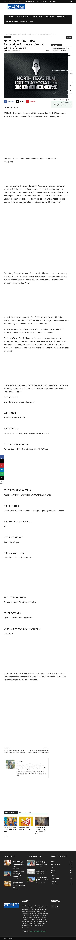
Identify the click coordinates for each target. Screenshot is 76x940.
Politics (46, 16)
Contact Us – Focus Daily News (40, 1)
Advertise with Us (27, 1)
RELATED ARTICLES (10, 813)
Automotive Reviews (12, 21)
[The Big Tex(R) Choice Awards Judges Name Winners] (10, 821)
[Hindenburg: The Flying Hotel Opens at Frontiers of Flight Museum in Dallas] (7, 873)
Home (5, 34)
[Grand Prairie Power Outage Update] (31, 871)
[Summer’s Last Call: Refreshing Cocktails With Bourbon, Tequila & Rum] (7, 863)
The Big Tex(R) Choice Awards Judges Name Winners (10, 829)
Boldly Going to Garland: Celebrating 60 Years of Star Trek (62, 72)
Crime (40, 16)
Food (31, 21)
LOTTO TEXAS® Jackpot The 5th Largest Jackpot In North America (14, 751)
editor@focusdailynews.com (37, 931)
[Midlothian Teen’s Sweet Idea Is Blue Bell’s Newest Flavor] (31, 863)
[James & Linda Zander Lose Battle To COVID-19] (31, 879)
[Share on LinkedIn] (2, 470)
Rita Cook (7, 50)
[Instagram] (71, 1)
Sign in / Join (7, 1)
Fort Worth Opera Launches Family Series (60, 61)
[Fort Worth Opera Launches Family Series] (26, 821)
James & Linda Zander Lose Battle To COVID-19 (42, 879)
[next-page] (8, 837)
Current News (10, 16)
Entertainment (61, 16)
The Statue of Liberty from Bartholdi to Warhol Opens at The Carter (62, 67)
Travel (29, 16)
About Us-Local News (16, 1)
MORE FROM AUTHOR (25, 813)
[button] (70, 17)
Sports (52, 16)
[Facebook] (67, 1)
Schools (35, 16)
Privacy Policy (53, 1)
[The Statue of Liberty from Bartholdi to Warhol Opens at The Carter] (42, 821)
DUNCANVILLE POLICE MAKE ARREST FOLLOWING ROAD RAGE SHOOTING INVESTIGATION (62, 55)
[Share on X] (2, 461)
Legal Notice (23, 21)
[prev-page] (5, 837)
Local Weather (21, 16)
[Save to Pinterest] (2, 465)
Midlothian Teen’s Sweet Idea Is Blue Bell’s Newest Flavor (41, 863)
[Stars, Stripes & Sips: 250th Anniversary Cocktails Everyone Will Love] (7, 883)
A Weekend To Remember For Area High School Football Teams (38, 751)
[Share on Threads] (2, 478)
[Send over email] (2, 474)
